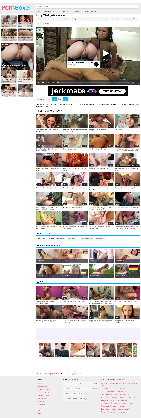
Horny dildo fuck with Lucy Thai (125, 188)
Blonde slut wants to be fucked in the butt (116, 391)
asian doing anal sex (129, 19)
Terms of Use (42, 386)
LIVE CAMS (118, 130)
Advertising (41, 404)
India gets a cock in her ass (98, 130)
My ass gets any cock (69, 149)
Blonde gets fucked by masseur (47, 188)
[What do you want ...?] (136, 6)
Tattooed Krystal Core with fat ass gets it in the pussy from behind (126, 227)
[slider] (94, 82)
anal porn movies (62, 19)
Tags (39, 413)
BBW (96, 384)
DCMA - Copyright (44, 389)
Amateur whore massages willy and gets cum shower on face (101, 208)
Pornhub (68, 389)
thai (89, 19)
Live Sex (65, 12)
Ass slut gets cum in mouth (98, 149)
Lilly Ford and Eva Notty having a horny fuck (117, 403)
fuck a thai (41, 239)
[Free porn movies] (16, 11)
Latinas (88, 384)
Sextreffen (76, 12)
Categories (50, 12)
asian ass (97, 19)
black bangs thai (87, 239)
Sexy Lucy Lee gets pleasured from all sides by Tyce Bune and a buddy (127, 150)
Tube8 (67, 394)
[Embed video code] (48, 99)
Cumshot (77, 389)
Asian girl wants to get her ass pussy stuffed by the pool (46, 208)
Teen (85, 389)
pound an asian (43, 24)
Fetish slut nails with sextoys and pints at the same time (119, 384)
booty (106, 19)
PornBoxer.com (42, 398)
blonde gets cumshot (56, 239)
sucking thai (72, 239)
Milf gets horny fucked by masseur (74, 188)
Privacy (40, 383)
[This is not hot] (65, 99)
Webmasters (41, 401)
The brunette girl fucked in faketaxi (113, 412)
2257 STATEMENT (44, 392)
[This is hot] (54, 99)
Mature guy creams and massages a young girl (118, 397)
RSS (38, 407)
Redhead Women (71, 399)
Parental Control (43, 395)
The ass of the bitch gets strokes (126, 207)
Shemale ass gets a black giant (73, 207)
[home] (37, 373)
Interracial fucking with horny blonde (114, 400)
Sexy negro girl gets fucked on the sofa (115, 409)
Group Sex (78, 384)
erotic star (115, 19)
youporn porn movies (45, 19)
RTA (38, 410)
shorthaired (100, 239)
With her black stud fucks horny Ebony (115, 394)
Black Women (77, 394)
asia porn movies (78, 19)
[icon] (38, 12)
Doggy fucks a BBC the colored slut (114, 388)
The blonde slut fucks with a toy (112, 406)
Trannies (94, 389)
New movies (91, 12)
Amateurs (68, 384)
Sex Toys (83, 399)
